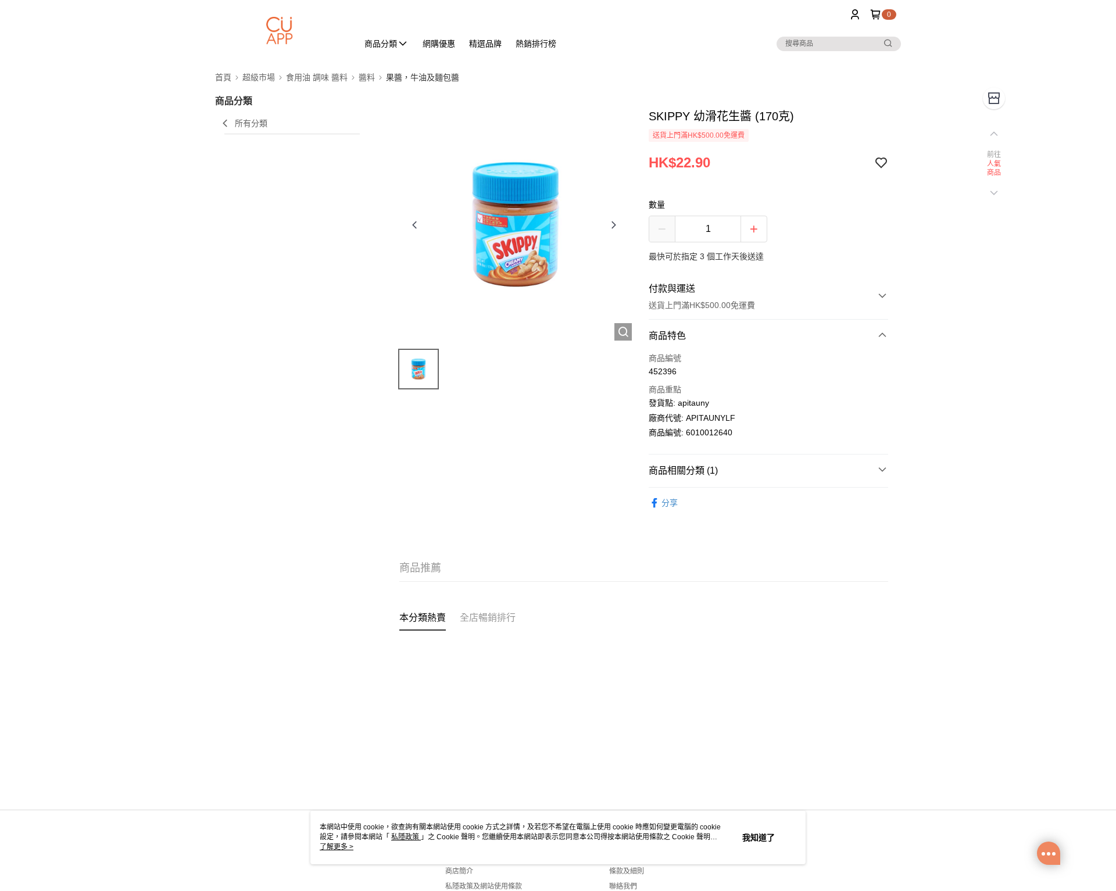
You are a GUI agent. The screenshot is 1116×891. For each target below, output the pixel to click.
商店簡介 (459, 871)
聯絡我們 (623, 886)
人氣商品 (994, 168)
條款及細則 (626, 871)
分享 (669, 502)
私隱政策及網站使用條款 (483, 886)
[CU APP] (279, 30)
